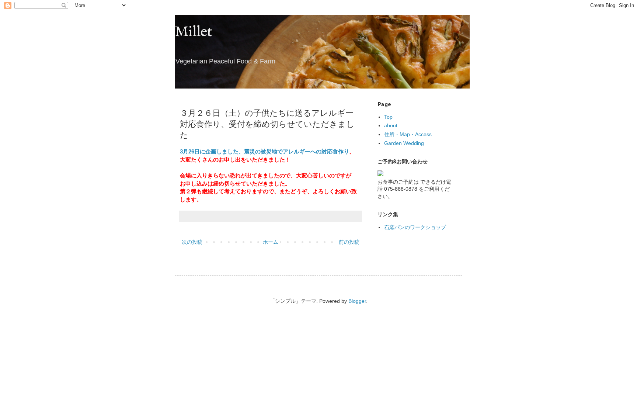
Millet (193, 32)
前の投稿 (349, 242)
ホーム (270, 242)
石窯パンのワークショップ (415, 227)
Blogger (357, 301)
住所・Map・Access (408, 134)
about (390, 125)
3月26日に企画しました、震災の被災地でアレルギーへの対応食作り (264, 151)
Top (388, 117)
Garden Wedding (404, 143)
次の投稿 (192, 242)
